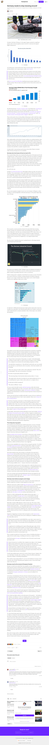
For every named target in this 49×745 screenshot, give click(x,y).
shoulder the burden (35, 569)
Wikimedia (27, 226)
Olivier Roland (11, 669)
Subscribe (41, 1)
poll (26, 609)
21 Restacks (18, 644)
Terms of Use (29, 717)
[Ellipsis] (41, 669)
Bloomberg (25, 106)
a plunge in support (26, 475)
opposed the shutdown (16, 445)
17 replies (11, 678)
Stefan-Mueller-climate (24, 39)
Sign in (46, 1)
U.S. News (33, 507)
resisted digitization (21, 490)
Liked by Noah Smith (12, 670)
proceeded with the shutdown (16, 434)
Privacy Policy (32, 718)
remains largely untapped (36, 600)
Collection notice (30, 738)
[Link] (6, 153)
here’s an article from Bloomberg (15, 81)
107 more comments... (10, 693)
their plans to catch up (17, 492)
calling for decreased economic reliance (17, 413)
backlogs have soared (16, 587)
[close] (33, 703)
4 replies (11, 689)
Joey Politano (26, 266)
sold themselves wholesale (29, 390)
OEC (25, 347)
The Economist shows (33, 469)
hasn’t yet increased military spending (14, 593)
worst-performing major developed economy (32, 76)
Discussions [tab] (14, 698)
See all (9, 723)
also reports (17, 538)
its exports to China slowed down (19, 409)
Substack (19, 742)
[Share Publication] (37, 2)
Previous (10, 651)
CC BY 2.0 (29, 39)
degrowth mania (10, 454)
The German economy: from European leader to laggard (23, 113)
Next (39, 651)
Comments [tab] (9, 658)
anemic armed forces (17, 600)
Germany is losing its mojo (22, 108)
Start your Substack (22, 740)
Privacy (24, 738)
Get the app (29, 740)
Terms (26, 738)
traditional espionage (26, 387)
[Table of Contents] (1, 372)
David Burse (11, 681)
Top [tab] (8, 698)
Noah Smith (12, 706)
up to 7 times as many (32, 580)
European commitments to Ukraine (20, 572)
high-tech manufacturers (28, 484)
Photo (19, 39)
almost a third (36, 430)
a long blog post (39, 108)
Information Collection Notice (24, 718)
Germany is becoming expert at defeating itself (26, 113)
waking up (40, 411)
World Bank (26, 64)
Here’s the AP (29, 69)
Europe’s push (21, 496)
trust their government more (16, 171)
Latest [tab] (11, 698)
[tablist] (11, 658)
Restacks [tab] (13, 658)
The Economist (25, 305)
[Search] (35, 2)
